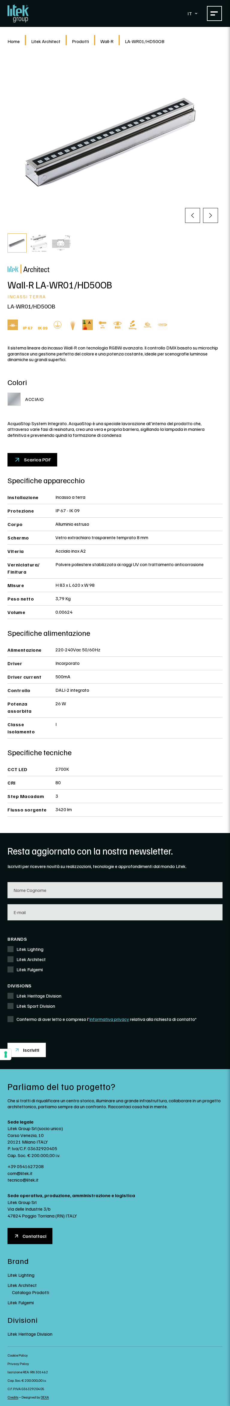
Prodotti (80, 41)
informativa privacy (109, 1019)
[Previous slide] (192, 215)
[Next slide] (210, 215)
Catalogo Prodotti (30, 1292)
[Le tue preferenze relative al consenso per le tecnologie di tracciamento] (5, 1054)
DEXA (45, 1397)
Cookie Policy (17, 1355)
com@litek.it (20, 1173)
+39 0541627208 (25, 1166)
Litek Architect (45, 41)
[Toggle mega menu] (214, 13)
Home (13, 41)
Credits (12, 1397)
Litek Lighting (20, 1275)
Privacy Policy (18, 1363)
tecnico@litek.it (23, 1180)
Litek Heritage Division (29, 1334)
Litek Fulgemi (20, 1302)
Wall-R (107, 41)
